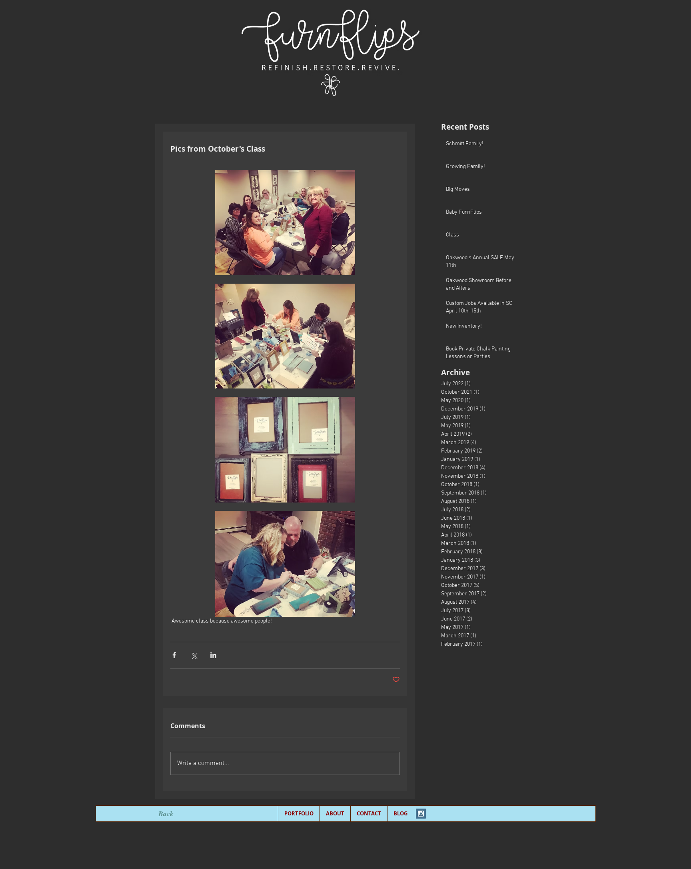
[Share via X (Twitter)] (194, 655)
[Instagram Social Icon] (421, 814)
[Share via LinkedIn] (213, 655)
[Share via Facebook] (174, 655)
